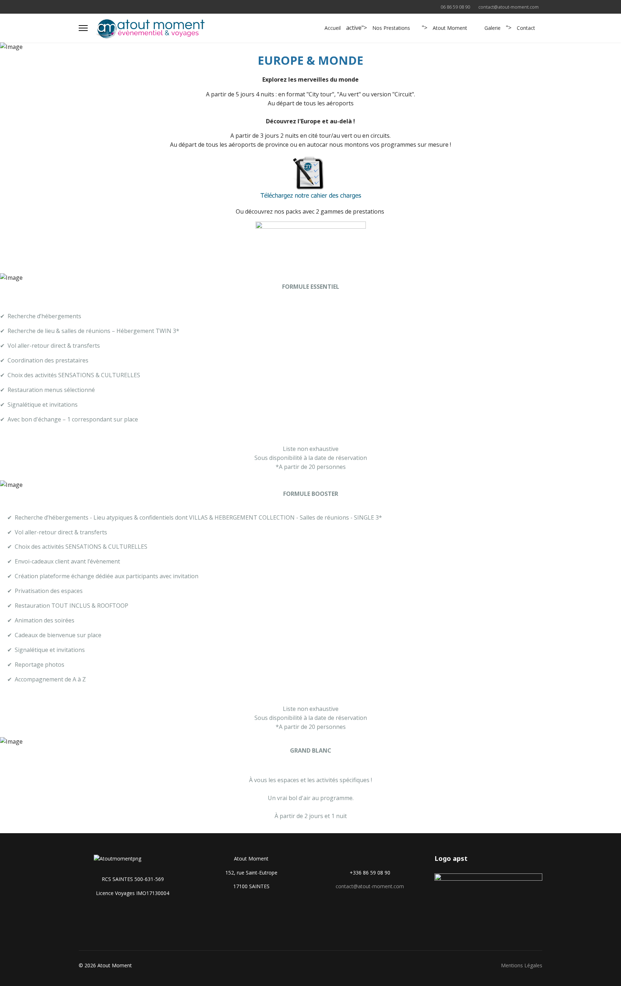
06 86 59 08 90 (455, 7)
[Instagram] (103, 6)
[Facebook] (81, 6)
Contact (526, 27)
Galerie (492, 27)
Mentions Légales (521, 965)
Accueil (333, 27)
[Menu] (83, 28)
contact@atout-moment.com (508, 7)
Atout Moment (450, 27)
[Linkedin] (92, 6)
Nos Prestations (391, 27)
